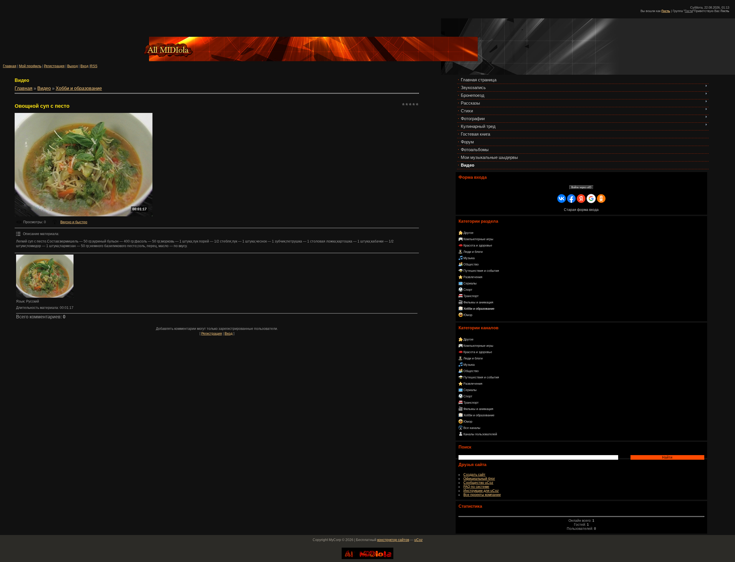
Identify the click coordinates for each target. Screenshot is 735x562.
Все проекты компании (482, 495)
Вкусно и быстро (73, 222)
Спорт (467, 289)
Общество (471, 264)
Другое (468, 232)
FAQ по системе (476, 487)
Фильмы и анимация (478, 302)
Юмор (467, 315)
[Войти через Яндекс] (581, 198)
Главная (9, 66)
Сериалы (470, 283)
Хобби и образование (478, 308)
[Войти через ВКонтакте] (561, 198)
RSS (93, 66)
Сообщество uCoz (478, 483)
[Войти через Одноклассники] (601, 198)
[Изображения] (45, 276)
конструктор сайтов (393, 540)
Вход (84, 66)
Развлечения (472, 277)
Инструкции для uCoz (481, 491)
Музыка (469, 258)
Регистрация (54, 66)
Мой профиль (30, 66)
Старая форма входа (581, 210)
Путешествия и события (481, 270)
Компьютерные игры (478, 239)
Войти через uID (581, 187)
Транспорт (471, 296)
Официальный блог (479, 479)
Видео (44, 88)
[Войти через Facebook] (571, 198)
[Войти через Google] (591, 198)
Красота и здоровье (477, 245)
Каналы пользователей (480, 434)
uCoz (418, 540)
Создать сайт (474, 475)
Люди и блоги (473, 251)
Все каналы (471, 428)
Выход (72, 66)
